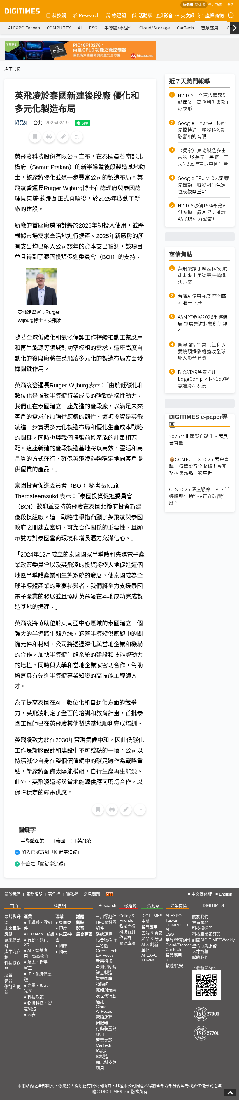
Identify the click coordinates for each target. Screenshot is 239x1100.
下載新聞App (204, 968)
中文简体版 (201, 894)
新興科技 (104, 961)
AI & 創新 (149, 944)
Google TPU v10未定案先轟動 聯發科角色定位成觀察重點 (203, 185)
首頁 (14, 905)
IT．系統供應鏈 (38, 976)
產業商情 (214, 15)
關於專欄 (127, 943)
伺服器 (102, 1022)
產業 (28, 916)
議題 (80, 916)
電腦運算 (104, 1017)
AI (80, 28)
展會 (8, 975)
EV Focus (105, 955)
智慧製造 (104, 972)
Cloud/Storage (154, 28)
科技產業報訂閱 (206, 934)
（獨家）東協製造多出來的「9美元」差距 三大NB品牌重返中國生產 (203, 157)
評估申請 (215, 4)
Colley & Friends (126, 918)
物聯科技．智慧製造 (38, 1006)
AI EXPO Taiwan (24, 28)
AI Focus (104, 1011)
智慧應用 (209, 28)
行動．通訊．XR (38, 942)
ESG (93, 28)
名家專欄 (127, 926)
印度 (63, 928)
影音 (166, 15)
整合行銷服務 (204, 945)
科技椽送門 (12, 966)
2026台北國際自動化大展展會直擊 (198, 439)
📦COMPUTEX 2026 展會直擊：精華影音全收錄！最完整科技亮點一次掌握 (199, 466)
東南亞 (65, 922)
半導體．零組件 (38, 925)
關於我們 (12, 894)
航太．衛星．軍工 (38, 965)
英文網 (188, 15)
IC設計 (102, 1050)
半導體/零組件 (118, 28)
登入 (230, 4)
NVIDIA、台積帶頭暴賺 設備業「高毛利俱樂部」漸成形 (204, 102)
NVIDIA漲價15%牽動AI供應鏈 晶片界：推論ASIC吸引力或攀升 (202, 212)
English (225, 894)
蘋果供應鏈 (12, 943)
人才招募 (200, 951)
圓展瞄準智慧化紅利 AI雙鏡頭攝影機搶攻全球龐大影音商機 (202, 351)
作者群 (125, 937)
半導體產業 (32, 841)
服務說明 (34, 894)
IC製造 (102, 1056)
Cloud (101, 1006)
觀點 (80, 922)
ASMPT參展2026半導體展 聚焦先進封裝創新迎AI (203, 324)
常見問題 (92, 894)
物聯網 (102, 984)
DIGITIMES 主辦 (151, 918)
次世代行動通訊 (106, 999)
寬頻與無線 (106, 990)
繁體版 (188, 4)
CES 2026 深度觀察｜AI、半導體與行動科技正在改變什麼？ (199, 496)
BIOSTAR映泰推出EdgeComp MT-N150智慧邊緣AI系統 (203, 379)
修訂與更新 (12, 989)
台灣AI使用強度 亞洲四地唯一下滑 (202, 299)
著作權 (54, 894)
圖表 (31, 1014)
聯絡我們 (200, 957)
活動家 (145, 15)
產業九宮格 (12, 954)
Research (89, 15)
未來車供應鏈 (12, 931)
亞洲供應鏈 (106, 966)
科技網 (59, 15)
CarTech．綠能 (41, 934)
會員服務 (200, 922)
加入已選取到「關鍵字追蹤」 (51, 852)
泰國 (60, 841)
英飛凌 (84, 841)
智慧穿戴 (104, 1040)
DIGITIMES (213, 905)
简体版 (200, 4)
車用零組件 (106, 916)
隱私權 (72, 894)
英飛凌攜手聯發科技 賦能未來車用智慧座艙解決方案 (202, 275)
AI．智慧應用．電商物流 (36, 953)
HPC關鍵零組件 (106, 925)
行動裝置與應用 (106, 1031)
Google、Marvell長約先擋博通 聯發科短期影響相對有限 (202, 130)
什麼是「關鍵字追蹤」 (44, 863)
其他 (145, 950)
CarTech (185, 28)
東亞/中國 (63, 937)
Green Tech (106, 950)
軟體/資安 (174, 965)
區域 (59, 916)
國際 (63, 945)
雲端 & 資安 (152, 933)
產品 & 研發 (152, 938)
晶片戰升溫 (12, 919)
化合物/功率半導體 (106, 943)
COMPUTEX (59, 28)
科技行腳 (127, 931)
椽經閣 (119, 15)
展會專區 (84, 934)
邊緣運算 (104, 934)
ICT (228, 28)
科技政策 (35, 997)
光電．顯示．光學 (38, 988)
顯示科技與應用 (106, 1065)
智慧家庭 (104, 978)
